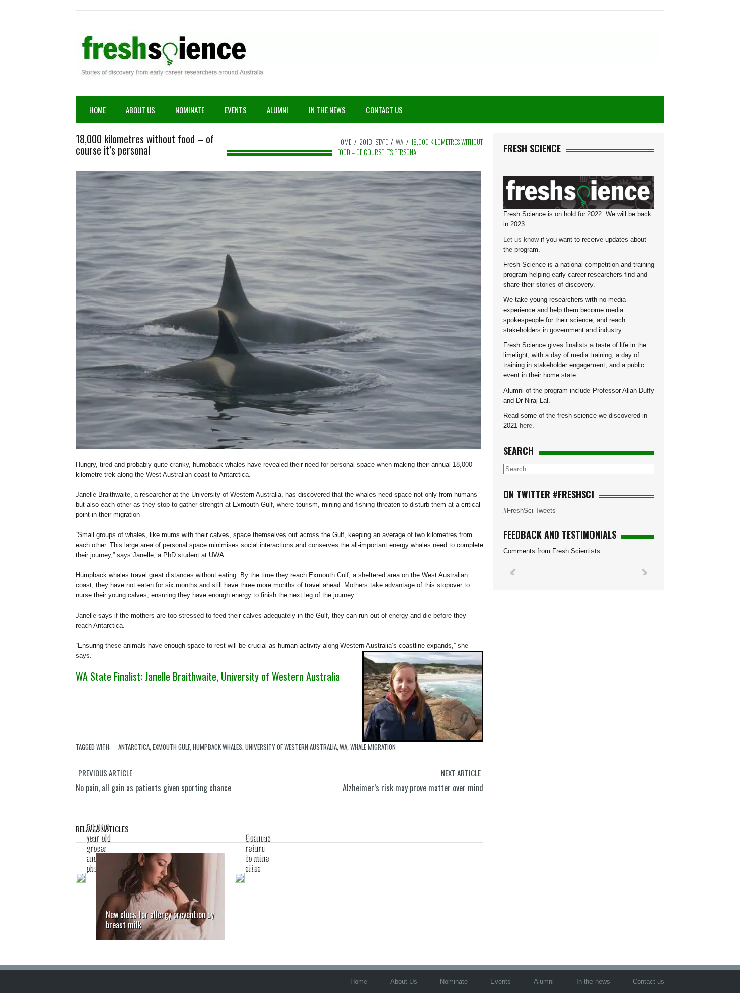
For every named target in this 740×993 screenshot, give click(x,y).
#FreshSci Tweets (529, 510)
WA (399, 142)
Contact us (384, 109)
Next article (461, 772)
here (526, 425)
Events (236, 109)
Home (97, 109)
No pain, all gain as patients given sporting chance (153, 788)
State (381, 142)
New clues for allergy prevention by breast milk (160, 919)
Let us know (521, 239)
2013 (365, 142)
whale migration (373, 747)
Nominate (189, 109)
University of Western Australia (291, 747)
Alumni (277, 109)
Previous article (105, 772)
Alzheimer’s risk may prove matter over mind (413, 788)
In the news (593, 981)
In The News (327, 109)
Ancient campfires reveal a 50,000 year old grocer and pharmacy (101, 832)
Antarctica (134, 747)
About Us (140, 109)
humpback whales (217, 747)
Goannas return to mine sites (257, 852)
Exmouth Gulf (171, 747)
